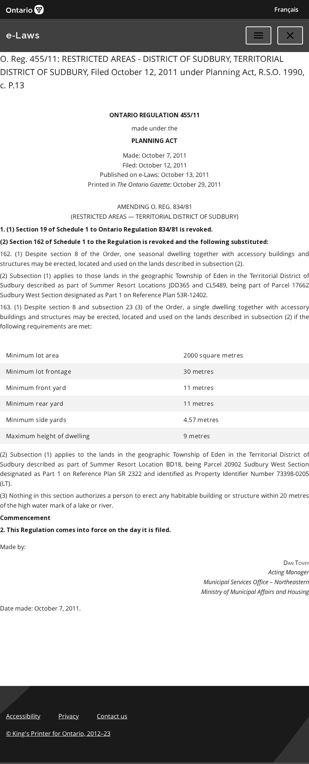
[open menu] (258, 35)
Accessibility (23, 716)
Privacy (68, 716)
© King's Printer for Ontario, (58, 733)
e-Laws (22, 35)
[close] (290, 35)
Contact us (112, 716)
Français (286, 9)
